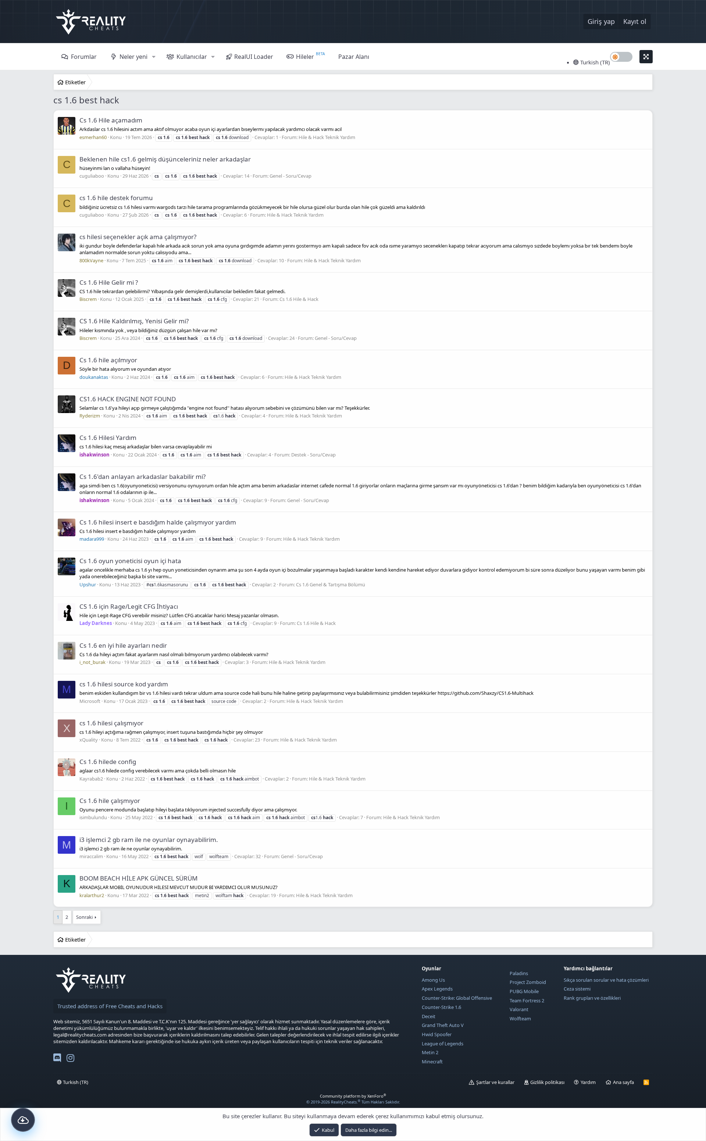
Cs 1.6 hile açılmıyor (108, 360)
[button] (153, 56)
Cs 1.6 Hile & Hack (298, 299)
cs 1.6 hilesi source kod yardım (123, 684)
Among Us (433, 980)
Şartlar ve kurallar (495, 1082)
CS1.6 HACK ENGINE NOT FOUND (127, 399)
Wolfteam (520, 1018)
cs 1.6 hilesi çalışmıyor (111, 723)
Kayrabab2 (91, 778)
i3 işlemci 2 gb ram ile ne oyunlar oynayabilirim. (148, 839)
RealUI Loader (253, 57)
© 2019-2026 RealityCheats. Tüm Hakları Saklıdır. (353, 1102)
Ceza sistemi (577, 988)
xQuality (88, 739)
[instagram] (70, 1059)
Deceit (428, 1016)
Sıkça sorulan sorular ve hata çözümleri (606, 980)
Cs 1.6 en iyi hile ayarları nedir (123, 645)
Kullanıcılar (191, 57)
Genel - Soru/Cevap (290, 176)
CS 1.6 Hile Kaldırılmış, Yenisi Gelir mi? (134, 321)
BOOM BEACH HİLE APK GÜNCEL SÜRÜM (138, 878)
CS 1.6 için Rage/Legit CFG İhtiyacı (128, 606)
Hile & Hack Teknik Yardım (327, 137)
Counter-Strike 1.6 (441, 1007)
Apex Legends (437, 988)
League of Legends (442, 1043)
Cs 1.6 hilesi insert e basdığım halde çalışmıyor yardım (157, 522)
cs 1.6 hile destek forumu (116, 197)
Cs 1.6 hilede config (107, 761)
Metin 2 (430, 1052)
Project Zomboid (528, 982)
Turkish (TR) (594, 62)
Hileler (305, 57)
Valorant (519, 1009)
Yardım (588, 1082)
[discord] (57, 1059)
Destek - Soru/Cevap (313, 454)
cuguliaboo (91, 176)
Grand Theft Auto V (443, 1025)
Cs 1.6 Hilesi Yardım (107, 437)
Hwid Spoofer (437, 1034)
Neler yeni (133, 57)
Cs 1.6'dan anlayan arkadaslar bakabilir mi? (142, 476)
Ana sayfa (623, 1082)
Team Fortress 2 (527, 1000)
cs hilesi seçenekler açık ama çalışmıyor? (137, 236)
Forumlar (84, 57)
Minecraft (432, 1061)
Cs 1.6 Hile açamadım (110, 120)
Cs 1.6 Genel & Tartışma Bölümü (330, 584)
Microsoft (89, 701)
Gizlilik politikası (547, 1082)
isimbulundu (93, 817)
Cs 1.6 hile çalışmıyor (109, 800)
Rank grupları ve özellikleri (592, 998)
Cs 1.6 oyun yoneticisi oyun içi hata (130, 561)
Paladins (519, 973)
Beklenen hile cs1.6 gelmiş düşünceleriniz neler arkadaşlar (165, 159)
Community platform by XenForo (353, 1096)
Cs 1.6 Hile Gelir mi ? (108, 282)
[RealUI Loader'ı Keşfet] (23, 1120)
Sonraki (84, 917)
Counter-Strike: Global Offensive (457, 998)
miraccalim (91, 856)
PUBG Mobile (524, 991)
